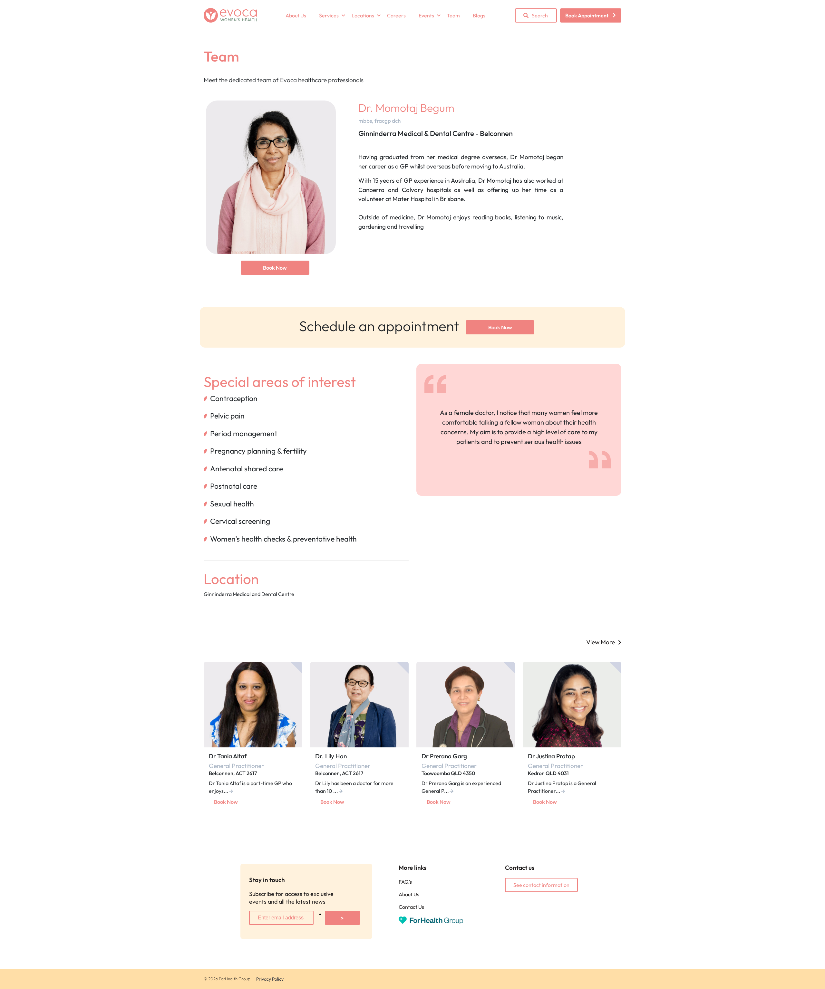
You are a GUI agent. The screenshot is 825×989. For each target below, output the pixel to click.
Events (426, 15)
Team (453, 15)
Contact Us (411, 907)
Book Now (275, 267)
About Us (296, 15)
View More (600, 642)
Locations (363, 15)
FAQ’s (405, 882)
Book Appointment (586, 15)
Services (329, 15)
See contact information (541, 885)
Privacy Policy (270, 979)
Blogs (479, 15)
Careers (396, 15)
